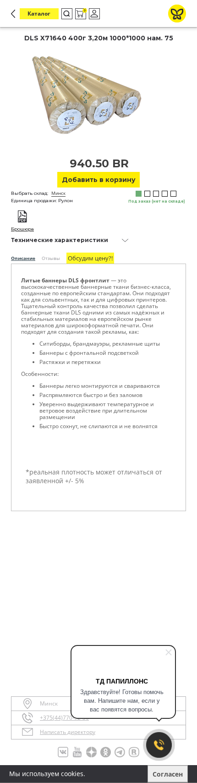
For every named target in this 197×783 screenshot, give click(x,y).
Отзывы (51, 258)
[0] (80, 14)
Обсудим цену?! (90, 258)
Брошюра (22, 229)
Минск (58, 193)
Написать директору (67, 732)
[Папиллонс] (177, 13)
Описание (23, 258)
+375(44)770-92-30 (64, 718)
